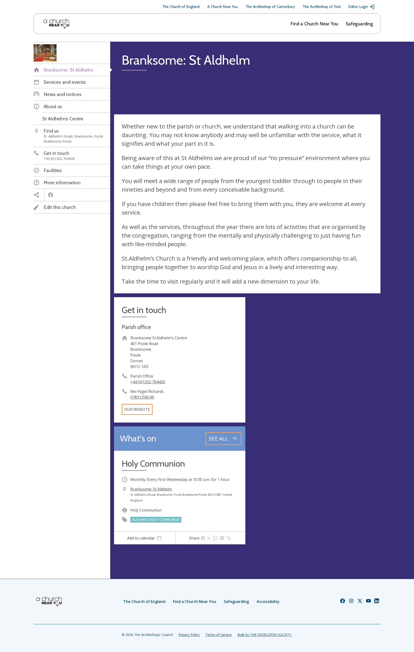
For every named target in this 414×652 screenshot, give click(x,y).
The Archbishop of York (322, 6)
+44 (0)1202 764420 (147, 382)
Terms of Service (218, 634)
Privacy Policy (189, 634)
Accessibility (268, 601)
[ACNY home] (56, 24)
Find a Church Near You (314, 24)
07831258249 (142, 397)
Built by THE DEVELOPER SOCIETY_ (265, 634)
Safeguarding (359, 24)
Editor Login (358, 6)
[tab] (144, 538)
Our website (137, 409)
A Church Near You (222, 6)
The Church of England (181, 6)
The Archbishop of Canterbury (270, 6)
